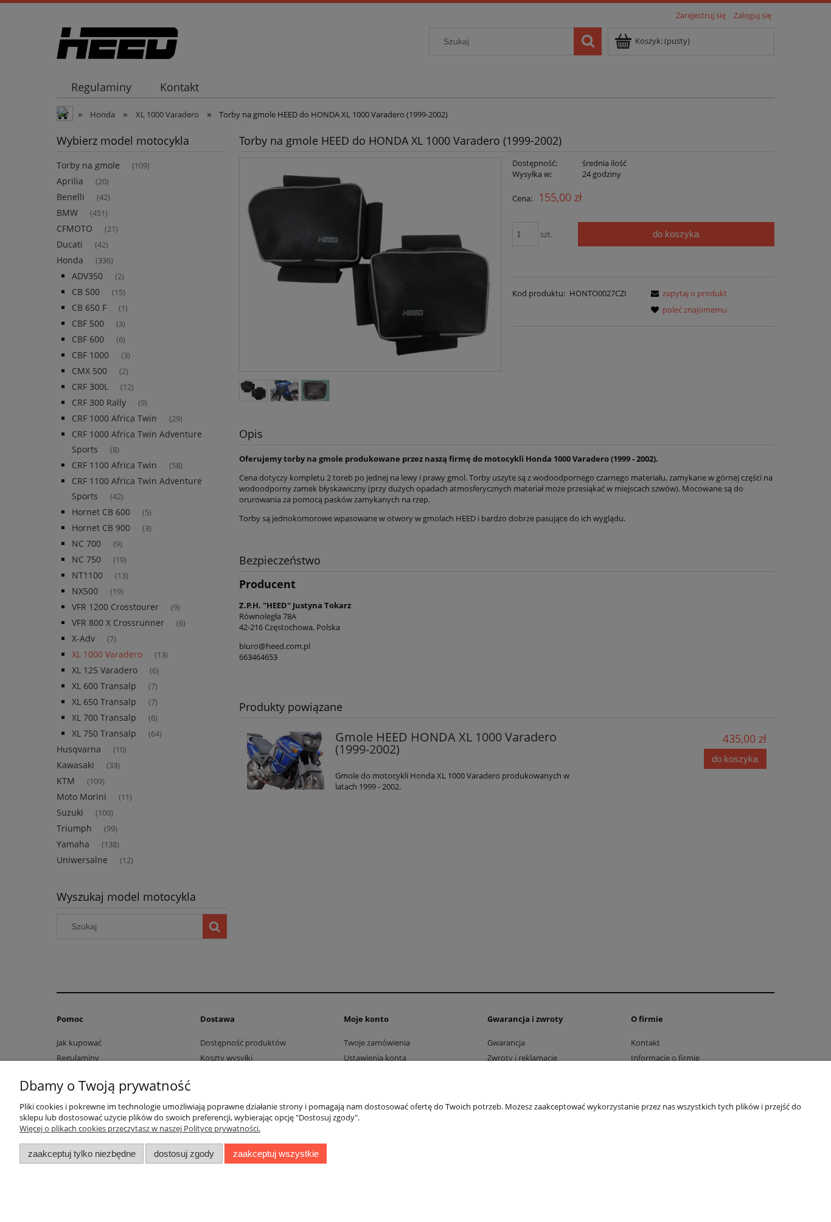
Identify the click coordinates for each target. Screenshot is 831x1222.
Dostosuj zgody (184, 1153)
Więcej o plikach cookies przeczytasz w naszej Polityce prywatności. (139, 1128)
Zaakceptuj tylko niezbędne (82, 1153)
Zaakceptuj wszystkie (276, 1153)
